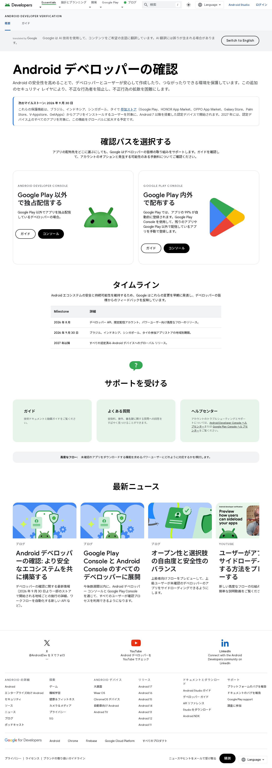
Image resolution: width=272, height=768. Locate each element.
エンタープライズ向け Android (24, 693)
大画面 (98, 686)
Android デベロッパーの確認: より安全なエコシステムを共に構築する (44, 565)
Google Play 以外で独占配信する (42, 199)
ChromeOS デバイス (107, 699)
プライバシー (57, 712)
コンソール (51, 234)
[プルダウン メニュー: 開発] (91, 7)
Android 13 (145, 712)
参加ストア (129, 110)
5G (51, 718)
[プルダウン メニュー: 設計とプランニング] (61, 7)
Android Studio (239, 5)
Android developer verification (33, 16)
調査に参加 (234, 705)
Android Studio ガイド (197, 690)
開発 (94, 2)
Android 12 (145, 718)
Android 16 (145, 693)
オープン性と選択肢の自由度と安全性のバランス (179, 561)
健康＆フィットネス (61, 699)
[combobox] (162, 4)
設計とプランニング (73, 2)
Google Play (110, 2)
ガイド (26, 23)
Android (10, 686)
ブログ (132, 2)
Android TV (101, 712)
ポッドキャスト (14, 725)
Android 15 (145, 699)
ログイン (261, 5)
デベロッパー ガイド (196, 697)
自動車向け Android (106, 705)
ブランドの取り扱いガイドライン (64, 758)
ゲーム (53, 686)
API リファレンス (193, 703)
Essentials (49, 2)
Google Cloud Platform (120, 741)
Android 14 (145, 705)
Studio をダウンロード (197, 709)
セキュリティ (13, 699)
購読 (227, 758)
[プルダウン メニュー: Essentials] (42, 7)
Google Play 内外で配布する (168, 199)
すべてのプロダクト (155, 741)
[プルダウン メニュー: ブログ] (124, 7)
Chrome (73, 741)
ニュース (10, 712)
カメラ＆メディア (60, 705)
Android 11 (145, 725)
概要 (8, 23)
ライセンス (32, 758)
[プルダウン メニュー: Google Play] (102, 7)
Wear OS (99, 693)
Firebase (91, 741)
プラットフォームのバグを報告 (246, 686)
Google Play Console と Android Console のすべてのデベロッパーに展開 (112, 565)
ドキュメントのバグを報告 (244, 693)
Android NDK (191, 716)
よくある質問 (119, 411)
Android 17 (145, 686)
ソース (9, 705)
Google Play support (240, 699)
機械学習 (55, 693)
